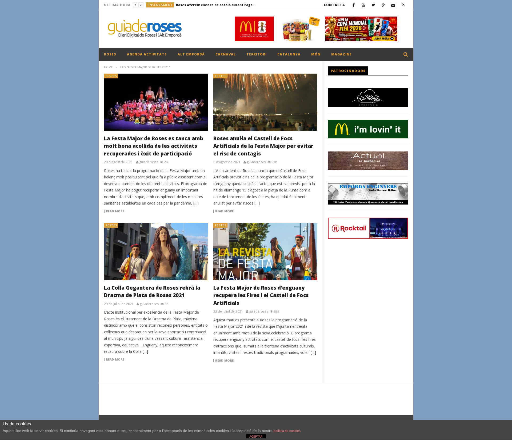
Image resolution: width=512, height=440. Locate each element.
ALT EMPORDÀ (191, 54)
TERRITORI (256, 54)
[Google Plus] (383, 5)
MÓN (316, 54)
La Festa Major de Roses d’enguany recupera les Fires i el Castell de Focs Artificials (261, 295)
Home (108, 67)
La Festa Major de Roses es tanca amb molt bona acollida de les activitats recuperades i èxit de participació (153, 146)
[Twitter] (373, 5)
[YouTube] (364, 5)
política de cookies (287, 431)
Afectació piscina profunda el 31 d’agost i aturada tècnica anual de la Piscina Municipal (206, 5)
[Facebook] (354, 5)
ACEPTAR (256, 436)
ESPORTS (155, 5)
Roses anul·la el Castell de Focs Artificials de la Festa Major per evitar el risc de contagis (263, 146)
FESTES (111, 76)
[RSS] (403, 5)
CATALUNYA (289, 54)
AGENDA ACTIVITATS (147, 54)
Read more (115, 211)
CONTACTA (334, 5)
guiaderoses (148, 162)
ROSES (110, 54)
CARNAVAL (225, 54)
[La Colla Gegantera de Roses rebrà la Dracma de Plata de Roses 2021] (156, 251)
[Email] (393, 5)
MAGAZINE (341, 54)
